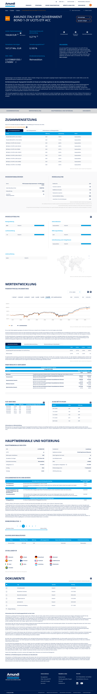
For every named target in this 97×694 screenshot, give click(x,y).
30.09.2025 (73, 602)
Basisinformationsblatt (22, 595)
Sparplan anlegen (82, 20)
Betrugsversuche (41, 692)
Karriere (43, 683)
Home (6, 10)
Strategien (38, 5)
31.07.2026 (73, 591)
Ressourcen (81, 5)
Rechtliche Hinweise (77, 692)
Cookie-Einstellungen (87, 692)
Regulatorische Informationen (52, 692)
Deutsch (53, 588)
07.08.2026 (73, 588)
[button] (88, 10)
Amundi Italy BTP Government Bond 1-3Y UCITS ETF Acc (34, 10)
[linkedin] (77, 683)
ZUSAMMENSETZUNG (12, 111)
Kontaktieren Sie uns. (82, 679)
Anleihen (18, 10)
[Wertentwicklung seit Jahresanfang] (37, 36)
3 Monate (20, 297)
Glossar (61, 681)
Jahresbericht (20, 602)
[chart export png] (90, 292)
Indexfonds (62, 683)
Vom (71, 297)
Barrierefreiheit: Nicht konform (65, 692)
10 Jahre (48, 297)
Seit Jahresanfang (56, 297)
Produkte (28, 5)
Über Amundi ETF (46, 679)
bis (83, 297)
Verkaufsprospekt (21, 588)
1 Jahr (32, 297)
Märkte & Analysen (68, 5)
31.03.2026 (73, 598)
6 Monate (27, 297)
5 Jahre (42, 297)
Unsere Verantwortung (52, 5)
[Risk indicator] (20, 521)
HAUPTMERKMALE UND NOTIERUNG (62, 111)
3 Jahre (37, 297)
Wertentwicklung (35, 111)
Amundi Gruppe (45, 681)
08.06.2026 (73, 595)
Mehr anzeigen (63, 57)
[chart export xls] (88, 292)
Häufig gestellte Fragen (65, 679)
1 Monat (14, 297)
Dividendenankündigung (22, 605)
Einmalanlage (81, 17)
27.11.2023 (73, 605)
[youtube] (81, 683)
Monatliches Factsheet (22, 591)
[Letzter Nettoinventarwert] (17, 34)
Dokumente (87, 111)
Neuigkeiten (44, 677)
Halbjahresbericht (21, 598)
